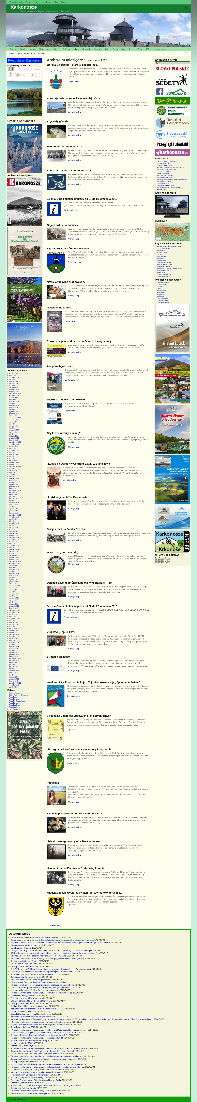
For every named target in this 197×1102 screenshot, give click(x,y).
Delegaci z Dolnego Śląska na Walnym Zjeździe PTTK (79, 582)
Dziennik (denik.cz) (163, 252)
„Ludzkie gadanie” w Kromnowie (67, 497)
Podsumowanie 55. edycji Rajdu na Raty (29, 1040)
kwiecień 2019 (14, 549)
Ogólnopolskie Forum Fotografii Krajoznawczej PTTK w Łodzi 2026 (41, 956)
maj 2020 (12, 525)
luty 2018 (12, 578)
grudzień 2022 (14, 462)
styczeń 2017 (13, 604)
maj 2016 (12, 620)
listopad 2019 (13, 535)
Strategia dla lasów (58, 656)
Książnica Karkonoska (164, 165)
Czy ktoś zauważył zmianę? (64, 433)
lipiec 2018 (12, 567)
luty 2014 (12, 675)
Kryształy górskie (57, 121)
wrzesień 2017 (14, 588)
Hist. (41, 49)
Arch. (48, 49)
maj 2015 (12, 644)
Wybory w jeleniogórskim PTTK (25, 1011)
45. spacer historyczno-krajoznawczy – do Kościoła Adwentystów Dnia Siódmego (47, 1067)
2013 (32, 53)
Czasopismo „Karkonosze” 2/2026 (26, 966)
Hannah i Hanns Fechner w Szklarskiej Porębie (75, 868)
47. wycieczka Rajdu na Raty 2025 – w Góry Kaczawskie (36, 1053)
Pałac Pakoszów (15, 703)
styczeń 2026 (13, 387)
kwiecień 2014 (14, 671)
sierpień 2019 (13, 541)
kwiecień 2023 (14, 454)
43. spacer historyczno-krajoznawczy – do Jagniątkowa (36, 1090)
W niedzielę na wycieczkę (62, 552)
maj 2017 (12, 596)
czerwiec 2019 (14, 545)
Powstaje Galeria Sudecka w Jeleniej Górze (73, 98)
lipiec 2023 (12, 448)
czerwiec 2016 (14, 618)
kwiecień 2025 (14, 405)
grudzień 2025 (14, 389)
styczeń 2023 (13, 460)
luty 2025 (12, 410)
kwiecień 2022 (14, 478)
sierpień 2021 (13, 495)
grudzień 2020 (14, 511)
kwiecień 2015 (14, 646)
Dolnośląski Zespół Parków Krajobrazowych (172, 179)
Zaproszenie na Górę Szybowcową (68, 248)
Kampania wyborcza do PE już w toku (70, 170)
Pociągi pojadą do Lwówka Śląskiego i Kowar (31, 1077)
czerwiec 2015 (14, 642)
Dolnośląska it (161, 250)
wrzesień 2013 (14, 685)
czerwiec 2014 (14, 667)
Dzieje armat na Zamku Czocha (66, 529)
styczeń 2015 (13, 652)
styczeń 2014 (13, 677)
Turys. (115, 49)
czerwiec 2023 (14, 450)
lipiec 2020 (12, 521)
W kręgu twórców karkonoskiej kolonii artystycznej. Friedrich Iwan (40, 1024)
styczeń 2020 (13, 531)
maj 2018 (12, 571)
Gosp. (57, 49)
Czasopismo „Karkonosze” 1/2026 (26, 1003)
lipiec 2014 (12, 665)
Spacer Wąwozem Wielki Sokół (25, 1083)
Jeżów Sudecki (162, 284)
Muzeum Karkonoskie (164, 177)
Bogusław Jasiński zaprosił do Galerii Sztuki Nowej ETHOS (37, 1009)
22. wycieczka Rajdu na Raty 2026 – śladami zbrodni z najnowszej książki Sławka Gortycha (52, 950)
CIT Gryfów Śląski (163, 248)
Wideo (139, 49)
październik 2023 (15, 442)
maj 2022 (12, 476)
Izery (131, 49)
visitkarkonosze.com (164, 274)
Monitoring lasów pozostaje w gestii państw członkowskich (37, 1072)
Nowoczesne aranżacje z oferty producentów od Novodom (37, 1069)
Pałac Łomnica (14, 699)
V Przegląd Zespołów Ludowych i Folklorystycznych (79, 715)
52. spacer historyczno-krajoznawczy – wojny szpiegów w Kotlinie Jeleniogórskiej (47, 958)
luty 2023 (12, 458)
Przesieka (160, 297)
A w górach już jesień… (61, 366)
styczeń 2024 (13, 436)
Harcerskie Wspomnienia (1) (64, 146)
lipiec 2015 (12, 640)
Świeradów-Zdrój (162, 301)
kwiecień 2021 (14, 503)
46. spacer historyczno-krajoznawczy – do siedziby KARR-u (38, 1038)
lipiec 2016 (12, 616)
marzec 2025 (13, 408)
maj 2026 (12, 379)
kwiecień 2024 (14, 430)
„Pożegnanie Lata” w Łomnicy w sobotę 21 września (79, 749)
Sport (123, 49)
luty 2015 (12, 650)
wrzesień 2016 (14, 612)
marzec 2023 (13, 456)
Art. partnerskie (160, 49)
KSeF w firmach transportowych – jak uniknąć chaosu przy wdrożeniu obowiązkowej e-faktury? (54, 953)
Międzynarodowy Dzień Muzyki (66, 399)
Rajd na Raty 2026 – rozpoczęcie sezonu (29, 1006)
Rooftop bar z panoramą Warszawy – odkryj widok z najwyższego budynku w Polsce (49, 1048)
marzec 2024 (13, 432)
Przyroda (98, 49)
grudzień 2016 (14, 606)
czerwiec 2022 (14, 474)
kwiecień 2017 (14, 598)
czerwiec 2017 (14, 594)
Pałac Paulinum (14, 705)
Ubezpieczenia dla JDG (21, 1043)
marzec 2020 (13, 527)
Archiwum (46, 2)
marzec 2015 (13, 648)
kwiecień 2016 (14, 622)
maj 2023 (12, 452)
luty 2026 (12, 385)
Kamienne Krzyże (163, 183)
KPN (148, 49)
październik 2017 (15, 586)
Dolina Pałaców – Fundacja (18, 695)
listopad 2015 (13, 632)
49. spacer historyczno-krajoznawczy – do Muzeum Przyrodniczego (41, 993)
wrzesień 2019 (14, 539)
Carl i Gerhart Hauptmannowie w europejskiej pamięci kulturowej (40, 987)
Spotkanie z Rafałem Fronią (23, 1088)
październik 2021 (15, 491)
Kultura (76, 49)
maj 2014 (12, 669)
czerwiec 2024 (14, 426)
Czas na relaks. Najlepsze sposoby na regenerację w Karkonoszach (41, 971)
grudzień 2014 (14, 655)
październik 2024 (15, 418)
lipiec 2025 (12, 399)
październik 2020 (15, 515)
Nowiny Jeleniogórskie (164, 264)
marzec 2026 (13, 383)
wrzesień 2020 (14, 517)
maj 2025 (12, 403)
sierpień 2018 (13, 565)
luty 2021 (12, 507)
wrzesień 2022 (14, 468)
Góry (107, 49)
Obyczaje (86, 49)
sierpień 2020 (13, 519)
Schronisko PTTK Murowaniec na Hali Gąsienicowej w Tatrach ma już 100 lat (45, 1064)
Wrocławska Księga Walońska (24, 995)
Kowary (159, 288)
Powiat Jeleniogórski (164, 173)
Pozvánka (53, 782)
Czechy (23, 49)
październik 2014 (15, 659)
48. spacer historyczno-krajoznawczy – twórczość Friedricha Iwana (41, 1022)
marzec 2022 (13, 480)
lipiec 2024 (12, 424)
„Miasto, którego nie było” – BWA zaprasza (73, 841)
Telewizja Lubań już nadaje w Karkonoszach (31, 1075)
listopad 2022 (13, 464)
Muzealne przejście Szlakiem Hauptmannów (31, 980)
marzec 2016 (13, 624)
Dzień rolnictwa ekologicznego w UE (27, 945)
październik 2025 (15, 393)
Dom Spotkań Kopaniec (165, 175)
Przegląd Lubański (163, 266)
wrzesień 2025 (14, 395)
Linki (56, 2)
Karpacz (160, 286)
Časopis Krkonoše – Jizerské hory (169, 246)
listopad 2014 (13, 657)
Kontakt (64, 2)
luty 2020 (12, 529)
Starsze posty (54, 926)
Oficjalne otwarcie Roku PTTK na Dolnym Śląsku (33, 1001)
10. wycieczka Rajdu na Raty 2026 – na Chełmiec (33, 982)
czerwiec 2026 (14, 377)
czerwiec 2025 (14, 401)
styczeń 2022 (13, 485)
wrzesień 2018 (14, 563)
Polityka (66, 49)
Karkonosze (24, 7)
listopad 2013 (13, 681)
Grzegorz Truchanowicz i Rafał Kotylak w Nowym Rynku (36, 1080)
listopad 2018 (13, 559)
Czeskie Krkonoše (163, 163)
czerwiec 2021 (14, 499)
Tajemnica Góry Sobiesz (165, 185)
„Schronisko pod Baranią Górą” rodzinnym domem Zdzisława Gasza (42, 1051)
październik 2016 (15, 610)
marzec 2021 (13, 505)
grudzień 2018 (14, 557)
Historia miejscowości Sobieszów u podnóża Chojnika (35, 990)
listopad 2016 (13, 608)
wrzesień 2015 (14, 636)
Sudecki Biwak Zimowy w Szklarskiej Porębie (31, 1014)
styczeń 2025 (13, 412)
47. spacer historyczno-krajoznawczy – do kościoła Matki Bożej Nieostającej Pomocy (49, 1030)
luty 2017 (12, 602)
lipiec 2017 (12, 592)
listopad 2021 (13, 489)
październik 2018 (15, 561)
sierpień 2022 (13, 470)
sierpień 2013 (13, 687)
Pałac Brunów (14, 697)
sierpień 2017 (13, 590)
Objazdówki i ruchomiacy (62, 225)
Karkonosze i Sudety (164, 262)
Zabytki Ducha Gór (163, 276)
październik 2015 (15, 634)
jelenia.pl (160, 258)
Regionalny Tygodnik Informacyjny (169, 268)
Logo (36, 2)
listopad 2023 (13, 440)
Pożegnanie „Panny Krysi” (22, 1046)
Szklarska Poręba (163, 270)
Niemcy (33, 49)
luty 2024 (12, 434)
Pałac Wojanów (14, 709)
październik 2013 (15, 683)
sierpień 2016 (13, 614)
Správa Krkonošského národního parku (170, 167)
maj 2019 (12, 547)
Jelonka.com (161, 260)
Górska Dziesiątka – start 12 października (72, 64)
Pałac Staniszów (14, 707)
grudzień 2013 (14, 679)
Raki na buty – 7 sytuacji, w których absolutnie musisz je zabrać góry (42, 1085)
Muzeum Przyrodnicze (164, 181)
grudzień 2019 (14, 533)
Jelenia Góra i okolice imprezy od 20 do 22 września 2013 (82, 606)
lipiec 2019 (12, 543)
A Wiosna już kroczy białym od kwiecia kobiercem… (34, 1016)
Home (12, 53)
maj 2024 (12, 428)
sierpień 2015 (13, 638)
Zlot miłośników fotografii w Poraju (26, 977)
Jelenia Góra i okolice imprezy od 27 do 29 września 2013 (82, 198)
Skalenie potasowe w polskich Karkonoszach (75, 813)
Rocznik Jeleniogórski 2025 (23, 1027)
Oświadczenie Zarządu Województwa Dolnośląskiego (35, 937)
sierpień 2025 (13, 397)
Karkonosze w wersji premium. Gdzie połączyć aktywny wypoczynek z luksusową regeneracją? (54, 940)
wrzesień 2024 (14, 420)
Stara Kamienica (162, 299)
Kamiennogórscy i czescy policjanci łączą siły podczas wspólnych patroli (43, 1059)
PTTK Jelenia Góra (163, 171)
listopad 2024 (13, 416)
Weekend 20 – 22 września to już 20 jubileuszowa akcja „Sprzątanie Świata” (93, 682)
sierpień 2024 (13, 422)
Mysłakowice (161, 290)
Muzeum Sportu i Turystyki (166, 169)
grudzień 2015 (14, 630)
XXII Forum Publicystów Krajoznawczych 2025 (32, 1093)
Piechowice (161, 292)
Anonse (13, 49)
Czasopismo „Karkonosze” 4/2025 (26, 1061)
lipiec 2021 (12, 497)
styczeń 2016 (13, 628)
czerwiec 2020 (14, 523)
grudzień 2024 (14, 414)
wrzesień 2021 (14, 493)
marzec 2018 (13, 575)
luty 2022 (12, 482)
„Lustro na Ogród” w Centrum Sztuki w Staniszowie (79, 463)
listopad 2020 (13, 513)
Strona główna (16, 2)
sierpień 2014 (13, 663)
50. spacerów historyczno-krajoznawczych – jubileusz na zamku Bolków (43, 985)
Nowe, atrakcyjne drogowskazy (66, 282)
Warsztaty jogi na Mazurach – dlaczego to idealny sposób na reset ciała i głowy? (47, 1056)
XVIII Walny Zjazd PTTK (61, 632)
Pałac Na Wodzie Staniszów (19, 701)
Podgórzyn (160, 295)
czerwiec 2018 (14, 569)
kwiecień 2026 (14, 381)
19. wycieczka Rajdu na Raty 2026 (26, 964)
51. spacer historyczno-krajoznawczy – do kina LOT (34, 974)
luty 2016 (12, 626)
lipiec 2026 (12, 375)
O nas (28, 2)
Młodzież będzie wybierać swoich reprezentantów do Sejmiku (84, 892)
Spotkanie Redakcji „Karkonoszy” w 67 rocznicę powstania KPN (39, 1035)
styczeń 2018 (13, 580)
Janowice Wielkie (163, 282)
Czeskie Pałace (14, 693)
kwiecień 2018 (14, 573)
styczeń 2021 (13, 509)
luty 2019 (12, 553)
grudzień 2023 (14, 438)
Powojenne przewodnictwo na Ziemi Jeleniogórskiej (79, 341)
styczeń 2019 (13, 555)
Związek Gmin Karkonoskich (167, 161)
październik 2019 (15, 537)
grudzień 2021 (14, 487)
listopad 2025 (13, 391)
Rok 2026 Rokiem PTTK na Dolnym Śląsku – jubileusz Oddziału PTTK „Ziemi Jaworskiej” (51, 969)
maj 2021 (12, 501)
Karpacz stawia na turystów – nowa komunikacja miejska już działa (41, 1032)
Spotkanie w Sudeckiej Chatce (24, 961)
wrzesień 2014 (14, 661)
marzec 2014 (13, 673)
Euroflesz (160, 254)
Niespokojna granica (59, 307)
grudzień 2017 (14, 582)
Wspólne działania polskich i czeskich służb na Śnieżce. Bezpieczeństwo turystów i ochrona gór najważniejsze (60, 942)
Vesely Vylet (161, 272)
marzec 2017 (13, 600)
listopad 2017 (13, 584)
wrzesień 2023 (14, 444)
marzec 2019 (13, 551)
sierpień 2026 (13, 373)
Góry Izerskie (161, 256)
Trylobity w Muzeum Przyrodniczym (27, 998)
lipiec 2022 (12, 472)
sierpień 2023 (13, 446)
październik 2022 (15, 466)
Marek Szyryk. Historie (21, 948)
